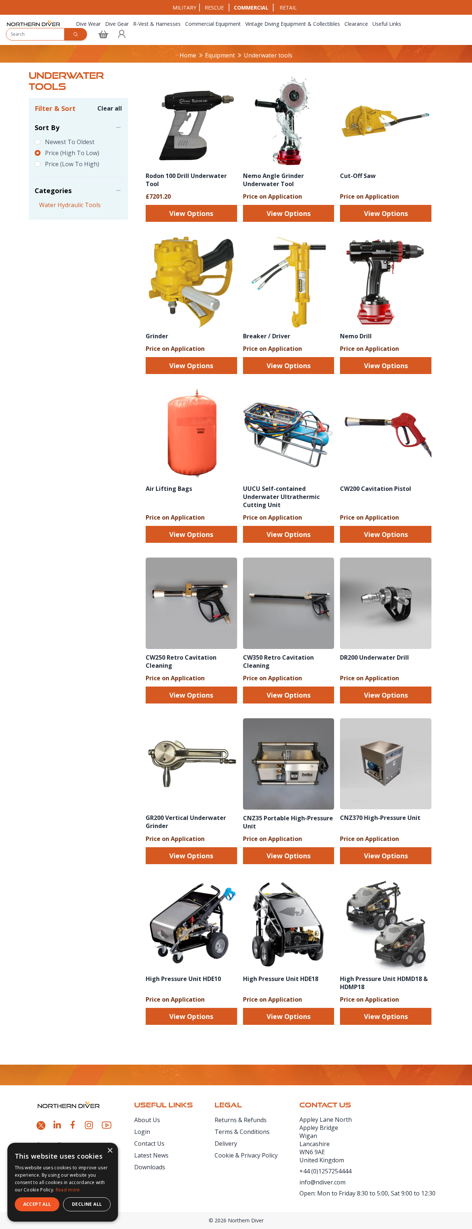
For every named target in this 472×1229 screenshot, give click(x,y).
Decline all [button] (87, 1204)
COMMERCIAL (251, 7)
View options (191, 213)
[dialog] (62, 1182)
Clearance (356, 23)
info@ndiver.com (322, 1182)
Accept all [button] (37, 1204)
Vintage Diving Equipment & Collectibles (292, 23)
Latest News (151, 1155)
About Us (147, 1120)
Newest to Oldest (69, 142)
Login (142, 1132)
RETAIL (288, 7)
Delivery (226, 1143)
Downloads (149, 1167)
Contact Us (149, 1143)
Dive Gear (117, 23)
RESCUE (214, 7)
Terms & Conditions (242, 1132)
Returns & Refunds (241, 1120)
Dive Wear (88, 23)
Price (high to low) (72, 153)
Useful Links (386, 23)
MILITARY (184, 7)
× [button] (109, 1150)
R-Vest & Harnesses (157, 23)
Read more (68, 1190)
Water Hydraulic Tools (70, 205)
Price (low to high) (72, 164)
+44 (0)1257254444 (325, 1171)
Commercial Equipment (213, 23)
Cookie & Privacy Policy (246, 1155)
